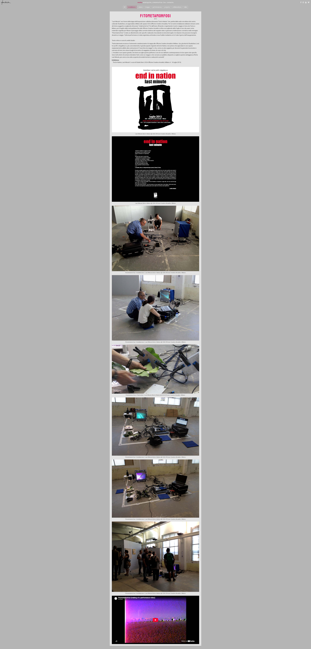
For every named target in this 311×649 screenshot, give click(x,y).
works (140, 2)
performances (157, 7)
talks (185, 7)
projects (167, 7)
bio (164, 2)
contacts (170, 2)
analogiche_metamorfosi (153, 2)
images (147, 7)
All (124, 7)
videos (140, 7)
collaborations (176, 7)
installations (132, 7)
